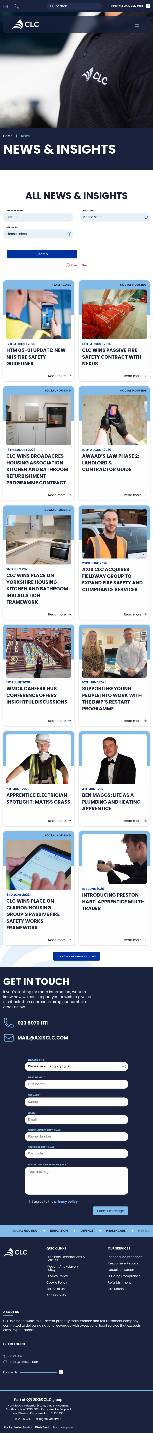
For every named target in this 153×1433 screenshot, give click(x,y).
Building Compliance (124, 1276)
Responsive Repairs (123, 1263)
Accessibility (56, 1295)
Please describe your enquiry (48, 1164)
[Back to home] (25, 28)
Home (7, 136)
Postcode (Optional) (41, 1147)
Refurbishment (119, 1282)
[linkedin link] (61, 1372)
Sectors (88, 210)
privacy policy (66, 1201)
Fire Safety (116, 1289)
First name (36, 1077)
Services (12, 227)
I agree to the (55, 1201)
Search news (15, 210)
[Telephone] (18, 6)
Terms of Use (56, 1289)
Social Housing (24, 1230)
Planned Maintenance (125, 1257)
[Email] (6, 6)
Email (33, 1112)
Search (42, 254)
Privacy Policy (57, 1276)
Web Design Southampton (54, 1427)
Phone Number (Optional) (44, 1130)
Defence (86, 1230)
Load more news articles (76, 956)
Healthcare (116, 1230)
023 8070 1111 (33, 1023)
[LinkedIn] (148, 6)
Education (59, 1230)
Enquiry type (37, 1059)
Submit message (110, 1211)
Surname (35, 1095)
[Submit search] (52, 6)
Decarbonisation (121, 1269)
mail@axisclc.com (43, 1038)
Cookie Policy (56, 1282)
